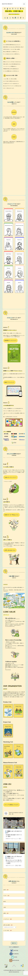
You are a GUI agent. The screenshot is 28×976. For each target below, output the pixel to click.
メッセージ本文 (7, 930)
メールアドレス (7, 919)
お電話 (5, 913)
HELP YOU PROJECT (7, 4)
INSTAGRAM (15, 960)
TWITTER (15, 950)
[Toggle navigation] (24, 4)
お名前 (5, 889)
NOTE (15, 957)
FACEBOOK (16, 953)
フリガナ (6, 895)
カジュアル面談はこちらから (11, 804)
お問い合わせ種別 (7, 925)
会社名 (4, 901)
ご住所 (4, 907)
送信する (14, 943)
